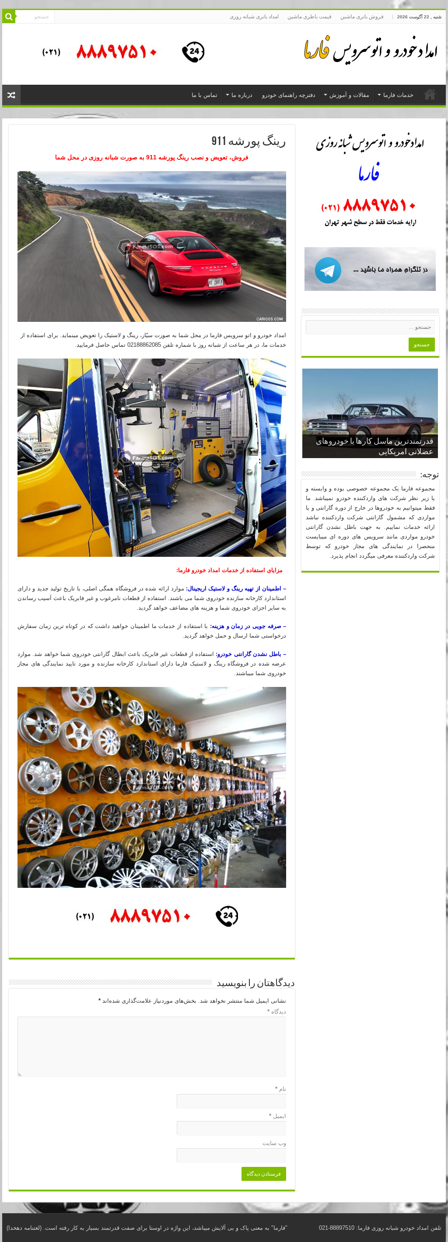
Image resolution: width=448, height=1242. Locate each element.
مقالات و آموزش (349, 95)
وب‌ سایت (274, 1143)
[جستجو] (8, 16)
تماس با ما (204, 95)
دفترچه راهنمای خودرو (288, 95)
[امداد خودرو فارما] (118, 53)
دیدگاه (276, 1011)
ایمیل (277, 1116)
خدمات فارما (398, 95)
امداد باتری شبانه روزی (254, 17)
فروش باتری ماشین (362, 17)
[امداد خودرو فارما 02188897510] (369, 48)
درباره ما (241, 95)
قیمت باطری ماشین (309, 17)
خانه (430, 94)
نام (280, 1089)
